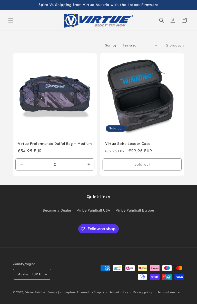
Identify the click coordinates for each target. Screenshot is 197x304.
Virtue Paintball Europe (135, 210)
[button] (10, 20)
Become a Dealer (57, 210)
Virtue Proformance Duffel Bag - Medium (55, 143)
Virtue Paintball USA (93, 210)
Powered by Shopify (90, 292)
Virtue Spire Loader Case (128, 143)
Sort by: (111, 45)
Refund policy (119, 292)
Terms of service (169, 292)
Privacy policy (142, 292)
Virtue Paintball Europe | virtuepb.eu (50, 292)
